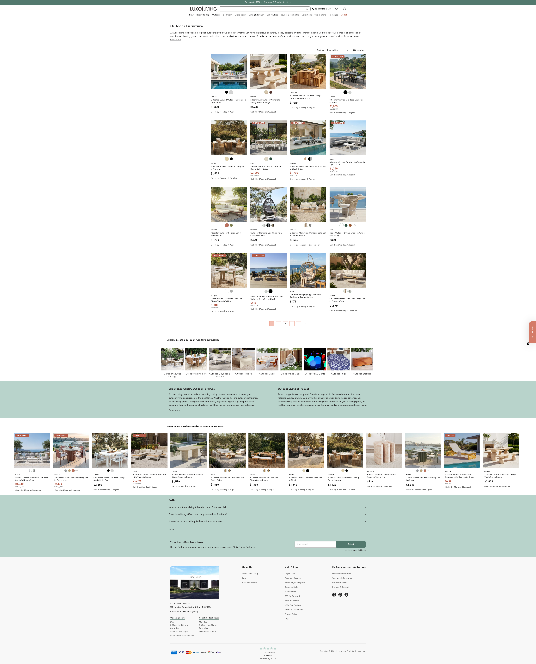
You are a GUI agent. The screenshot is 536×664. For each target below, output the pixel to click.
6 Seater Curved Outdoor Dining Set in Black (347, 101)
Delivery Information (341, 574)
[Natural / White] (306, 159)
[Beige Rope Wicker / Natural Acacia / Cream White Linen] (225, 470)
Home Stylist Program (295, 583)
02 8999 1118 (186, 612)
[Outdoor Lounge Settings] (172, 359)
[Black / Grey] (310, 159)
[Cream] (266, 291)
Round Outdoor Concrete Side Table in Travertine (381, 476)
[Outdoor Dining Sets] (196, 359)
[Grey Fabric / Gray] (34, 470)
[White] (341, 225)
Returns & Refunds (340, 587)
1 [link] (271, 324)
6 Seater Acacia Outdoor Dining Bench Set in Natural (305, 97)
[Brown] (350, 225)
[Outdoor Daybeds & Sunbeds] (220, 359)
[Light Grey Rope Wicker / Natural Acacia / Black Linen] (229, 470)
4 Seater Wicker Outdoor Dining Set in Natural (228, 168)
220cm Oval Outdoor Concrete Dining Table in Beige (265, 101)
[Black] (226, 92)
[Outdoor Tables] (243, 359)
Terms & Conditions (294, 610)
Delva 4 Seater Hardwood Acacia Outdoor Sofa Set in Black (266, 297)
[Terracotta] (227, 225)
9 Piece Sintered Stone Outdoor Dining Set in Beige (265, 168)
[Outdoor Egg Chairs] (291, 359)
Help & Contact (292, 601)
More (171, 529)
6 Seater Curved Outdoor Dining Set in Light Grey (109, 479)
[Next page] (305, 323)
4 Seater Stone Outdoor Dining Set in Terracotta (71, 479)
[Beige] (266, 159)
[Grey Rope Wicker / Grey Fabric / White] (310, 225)
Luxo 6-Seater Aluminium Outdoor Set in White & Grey (31, 479)
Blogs (244, 578)
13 (299, 324)
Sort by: (320, 50)
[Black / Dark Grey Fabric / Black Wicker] (268, 225)
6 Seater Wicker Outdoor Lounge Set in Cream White (347, 300)
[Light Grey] (231, 92)
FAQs (287, 619)
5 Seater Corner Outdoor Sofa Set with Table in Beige (149, 476)
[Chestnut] (271, 92)
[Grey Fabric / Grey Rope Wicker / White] (350, 291)
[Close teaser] (528, 343)
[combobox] (265, 8)
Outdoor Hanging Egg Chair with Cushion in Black (266, 234)
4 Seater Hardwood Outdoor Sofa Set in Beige (227, 479)
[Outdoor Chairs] (267, 359)
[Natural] (227, 159)
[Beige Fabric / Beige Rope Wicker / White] (306, 225)
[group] (32, 450)
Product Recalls (339, 583)
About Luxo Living (249, 574)
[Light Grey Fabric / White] (30, 470)
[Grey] (231, 291)
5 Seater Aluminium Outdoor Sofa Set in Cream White (308, 234)
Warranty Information (342, 578)
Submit (351, 544)
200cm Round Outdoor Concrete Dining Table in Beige (187, 476)
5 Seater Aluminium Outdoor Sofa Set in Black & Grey (308, 168)
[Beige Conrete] (266, 92)
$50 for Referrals (293, 596)
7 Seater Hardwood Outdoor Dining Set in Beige (264, 479)
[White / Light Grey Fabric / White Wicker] (264, 225)
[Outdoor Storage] (362, 359)
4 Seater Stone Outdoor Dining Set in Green (423, 479)
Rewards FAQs (291, 587)
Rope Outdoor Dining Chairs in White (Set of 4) (347, 234)
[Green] (271, 159)
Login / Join (290, 574)
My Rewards (290, 592)
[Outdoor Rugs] (338, 359)
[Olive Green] (231, 225)
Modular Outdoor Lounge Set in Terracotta (226, 234)
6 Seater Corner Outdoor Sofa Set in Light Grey (347, 163)
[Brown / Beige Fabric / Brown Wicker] (273, 225)
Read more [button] (175, 40)
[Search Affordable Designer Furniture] (307, 9)
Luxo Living (341, 651)
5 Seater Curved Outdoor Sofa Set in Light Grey (228, 101)
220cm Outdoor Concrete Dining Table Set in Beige (500, 476)
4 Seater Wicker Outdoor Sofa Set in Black (305, 479)
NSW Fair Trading (293, 605)
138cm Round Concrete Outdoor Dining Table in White (226, 300)
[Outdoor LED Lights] (315, 359)
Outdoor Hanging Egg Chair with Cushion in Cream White (305, 296)
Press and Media (249, 583)
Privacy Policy (291, 614)
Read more (174, 410)
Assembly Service (293, 578)
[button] (344, 9)
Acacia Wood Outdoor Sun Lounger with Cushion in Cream (460, 476)
